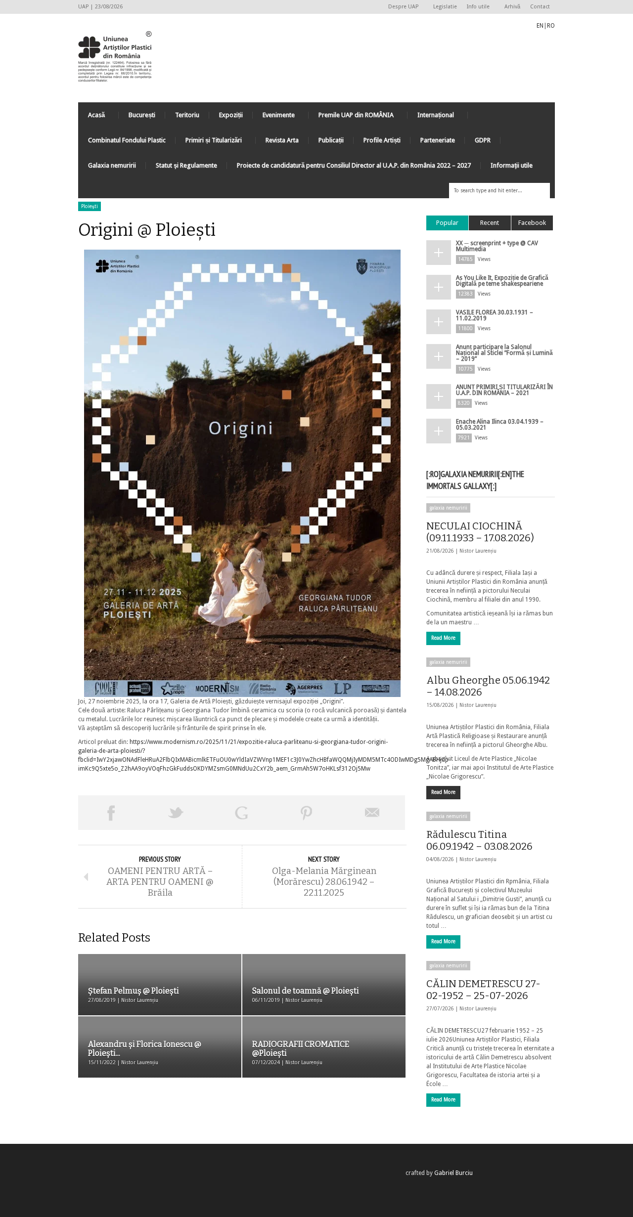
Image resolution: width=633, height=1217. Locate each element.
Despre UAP (400, 7)
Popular (447, 222)
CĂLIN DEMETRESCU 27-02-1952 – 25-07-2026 (483, 989)
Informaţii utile (512, 165)
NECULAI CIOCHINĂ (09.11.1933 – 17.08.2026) (480, 532)
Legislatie (445, 6)
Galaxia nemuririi (112, 165)
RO (551, 25)
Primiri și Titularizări (209, 142)
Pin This (306, 812)
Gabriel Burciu (453, 1173)
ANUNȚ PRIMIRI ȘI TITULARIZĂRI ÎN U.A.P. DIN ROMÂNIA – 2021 (504, 390)
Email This (372, 812)
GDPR (483, 140)
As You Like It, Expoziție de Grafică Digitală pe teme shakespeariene (502, 280)
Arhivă (512, 6)
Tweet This (176, 812)
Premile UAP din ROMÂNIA (351, 117)
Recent (489, 222)
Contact (540, 6)
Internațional (430, 117)
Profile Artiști (382, 140)
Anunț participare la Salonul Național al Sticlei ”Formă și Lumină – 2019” (504, 353)
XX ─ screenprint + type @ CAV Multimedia (497, 246)
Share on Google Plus (241, 812)
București (142, 115)
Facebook (532, 222)
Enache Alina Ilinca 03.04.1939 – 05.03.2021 (499, 424)
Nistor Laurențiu (478, 551)
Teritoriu (187, 115)
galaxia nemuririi (448, 508)
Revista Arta (282, 140)
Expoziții (231, 115)
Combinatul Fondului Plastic (127, 140)
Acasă (91, 117)
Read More (443, 638)
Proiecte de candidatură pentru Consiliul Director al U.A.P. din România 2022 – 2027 (354, 165)
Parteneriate (437, 140)
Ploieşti (89, 206)
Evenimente (274, 117)
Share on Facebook (110, 812)
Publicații (331, 140)
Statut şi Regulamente (186, 165)
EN (540, 25)
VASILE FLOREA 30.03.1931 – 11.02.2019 (494, 315)
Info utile (476, 7)
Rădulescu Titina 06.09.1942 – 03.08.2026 (479, 840)
